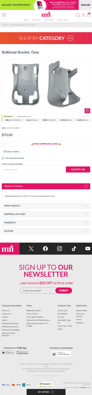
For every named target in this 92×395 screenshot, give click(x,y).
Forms (78, 319)
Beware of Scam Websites (8, 334)
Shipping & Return (33, 310)
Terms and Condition (34, 317)
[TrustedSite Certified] (46, 385)
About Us (6, 310)
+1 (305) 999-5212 (68, 4)
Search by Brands (80, 314)
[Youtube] (83, 248)
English (85, 5)
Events (4, 320)
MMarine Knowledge (10, 330)
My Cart (61, 317)
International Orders (10, 323)
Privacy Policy (32, 313)
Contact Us (6, 313)
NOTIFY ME (78, 169)
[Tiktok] (69, 248)
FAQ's (60, 329)
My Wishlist (62, 313)
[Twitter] (27, 248)
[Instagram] (55, 248)
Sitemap (79, 322)
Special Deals (81, 310)
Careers (5, 317)
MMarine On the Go (10, 326)
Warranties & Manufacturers (38, 320)
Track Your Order (65, 326)
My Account (63, 310)
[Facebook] (41, 248)
